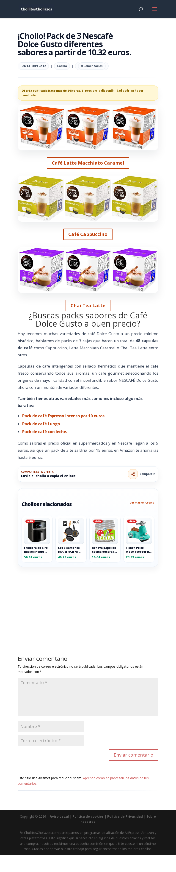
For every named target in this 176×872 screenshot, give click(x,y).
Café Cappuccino (87, 234)
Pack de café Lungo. (41, 424)
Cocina (62, 66)
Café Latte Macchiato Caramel (88, 163)
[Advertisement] (88, 601)
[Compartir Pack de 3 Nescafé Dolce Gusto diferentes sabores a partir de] (133, 474)
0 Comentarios (92, 66)
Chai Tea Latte (88, 305)
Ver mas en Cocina (142, 502)
